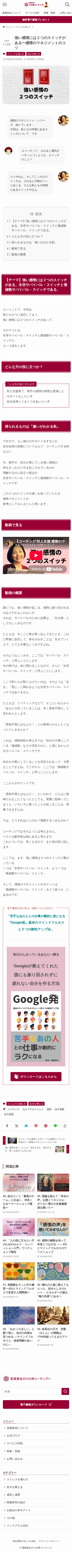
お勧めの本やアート (19, 1510)
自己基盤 (59, 1109)
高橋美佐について (17, 1428)
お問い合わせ (15, 1459)
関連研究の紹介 (16, 1502)
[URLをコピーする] (65, 1126)
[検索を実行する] (65, 1391)
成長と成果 (13, 1494)
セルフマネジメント (33, 1109)
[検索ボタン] (67, 4)
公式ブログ (13, 1435)
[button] (7, 1126)
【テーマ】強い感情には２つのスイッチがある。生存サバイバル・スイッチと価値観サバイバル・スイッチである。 (39, 225)
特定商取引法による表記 (24, 1540)
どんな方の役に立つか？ (27, 236)
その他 (11, 1518)
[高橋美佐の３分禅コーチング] (36, 4)
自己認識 (8, 1114)
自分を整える (33, 53)
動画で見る (19, 248)
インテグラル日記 (17, 1525)
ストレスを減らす (15, 53)
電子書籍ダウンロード (33, 1404)
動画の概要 (19, 254)
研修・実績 (13, 1451)
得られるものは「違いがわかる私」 (35, 242)
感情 (49, 1109)
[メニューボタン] (4, 4)
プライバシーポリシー (48, 1540)
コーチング (13, 1109)
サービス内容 (15, 1443)
